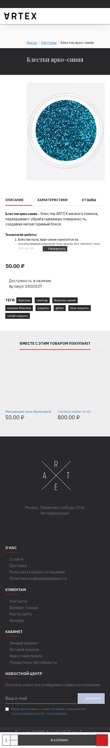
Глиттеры (49, 42)
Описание (14, 200)
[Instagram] (60, 524)
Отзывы (89, 200)
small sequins (17, 316)
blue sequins (79, 308)
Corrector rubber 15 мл (74, 411)
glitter (60, 308)
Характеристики (52, 200)
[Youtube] (71, 524)
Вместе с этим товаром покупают (55, 343)
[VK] (50, 524)
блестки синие (65, 300)
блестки (24, 300)
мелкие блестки (19, 308)
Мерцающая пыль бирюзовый (28, 411)
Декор (31, 42)
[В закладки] (102, 740)
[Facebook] (39, 524)
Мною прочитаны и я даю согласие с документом (48, 711)
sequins (43, 308)
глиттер (42, 300)
